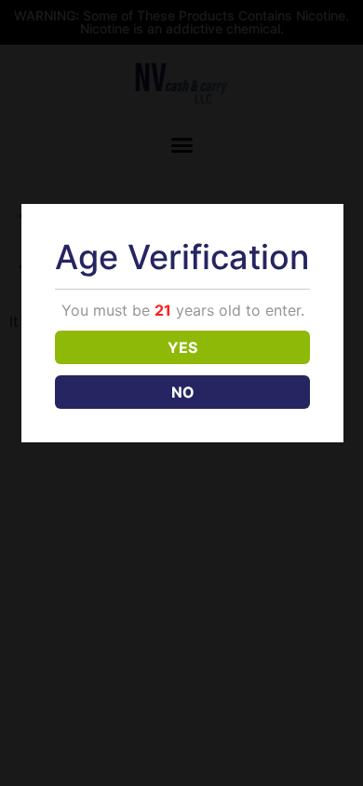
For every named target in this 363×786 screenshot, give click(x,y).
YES (182, 347)
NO (183, 392)
